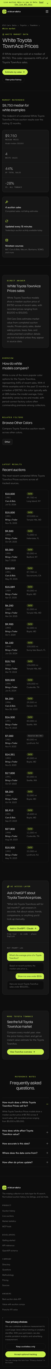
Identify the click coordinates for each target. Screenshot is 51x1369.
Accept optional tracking (25, 1354)
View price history (13, 79)
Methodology (8, 1275)
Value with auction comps (13, 1304)
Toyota (23, 25)
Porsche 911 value (10, 1309)
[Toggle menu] (47, 11)
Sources (5, 1285)
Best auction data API (11, 1299)
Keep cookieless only (25, 1346)
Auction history (8, 1210)
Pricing (5, 1280)
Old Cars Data (9, 25)
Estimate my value (13, 72)
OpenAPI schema (10, 1250)
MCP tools (6, 1226)
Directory (6, 1264)
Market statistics (9, 1221)
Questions (6, 1269)
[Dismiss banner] (47, 3)
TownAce (34, 25)
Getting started (8, 1240)
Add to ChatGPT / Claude (21, 928)
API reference (8, 1245)
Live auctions (8, 1216)
